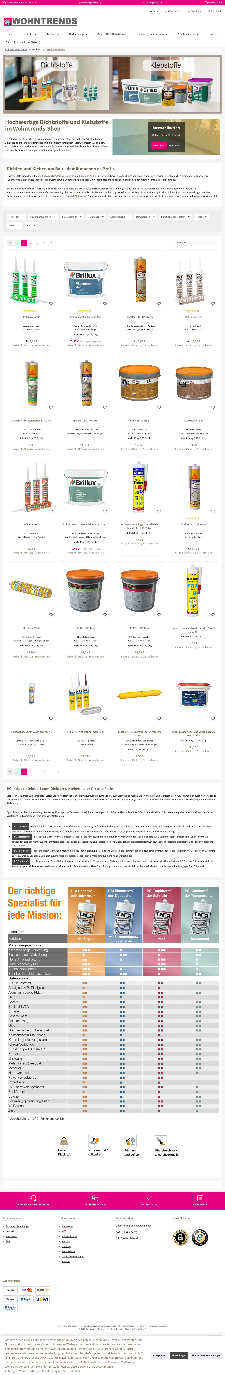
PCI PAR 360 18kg (139, 420)
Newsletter (11, 1236)
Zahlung (66, 1246)
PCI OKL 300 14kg (85, 628)
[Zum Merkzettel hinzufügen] (51, 303)
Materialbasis (143, 217)
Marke (12, 225)
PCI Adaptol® (31, 524)
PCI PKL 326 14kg (139, 628)
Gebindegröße (117, 217)
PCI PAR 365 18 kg (193, 420)
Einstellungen (179, 1355)
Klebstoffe (174, 145)
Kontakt (10, 1231)
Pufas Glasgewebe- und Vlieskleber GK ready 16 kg (193, 733)
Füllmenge (94, 217)
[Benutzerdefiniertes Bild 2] (200, 1237)
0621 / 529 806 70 (126, 1232)
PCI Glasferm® (21, 861)
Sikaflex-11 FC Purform (85, 420)
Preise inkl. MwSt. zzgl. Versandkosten (139, 543)
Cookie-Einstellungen (73, 1256)
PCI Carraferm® (193, 317)
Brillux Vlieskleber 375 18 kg (85, 317)
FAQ (8, 1241)
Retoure (66, 1261)
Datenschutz (68, 1251)
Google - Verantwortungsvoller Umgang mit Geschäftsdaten (43, 1371)
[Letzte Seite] (58, 243)
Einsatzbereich (70, 217)
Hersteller (14, 217)
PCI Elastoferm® (22, 836)
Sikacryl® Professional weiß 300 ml (31, 420)
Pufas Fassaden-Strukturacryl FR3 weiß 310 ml (194, 630)
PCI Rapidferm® (21, 851)
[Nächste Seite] (51, 243)
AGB (64, 1231)
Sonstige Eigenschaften (173, 217)
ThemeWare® (140, 1329)
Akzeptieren (159, 1355)
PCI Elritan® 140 (31, 628)
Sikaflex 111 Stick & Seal (193, 524)
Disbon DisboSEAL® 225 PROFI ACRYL (31, 732)
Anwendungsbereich (40, 217)
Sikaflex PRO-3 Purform (140, 317)
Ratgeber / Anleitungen (17, 1226)
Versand (66, 1241)
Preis (29, 225)
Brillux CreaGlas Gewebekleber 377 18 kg (85, 524)
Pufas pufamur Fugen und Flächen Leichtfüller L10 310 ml (140, 526)
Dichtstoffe (158, 145)
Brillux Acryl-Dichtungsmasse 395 (85, 732)
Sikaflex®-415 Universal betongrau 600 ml (139, 733)
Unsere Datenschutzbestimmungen (90, 1367)
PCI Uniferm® (20, 826)
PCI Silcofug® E (31, 317)
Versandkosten (104, 1326)
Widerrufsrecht (69, 1236)
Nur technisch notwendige (206, 1355)
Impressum (67, 1226)
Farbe (200, 217)
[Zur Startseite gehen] (40, 22)
